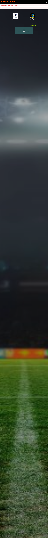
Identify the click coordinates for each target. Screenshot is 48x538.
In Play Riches (33, 1)
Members (19, 1)
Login (46, 2)
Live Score (24, 1)
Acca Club (41, 1)
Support (45, 1)
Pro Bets (37, 1)
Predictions (28, 1)
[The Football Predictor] (8, 2)
